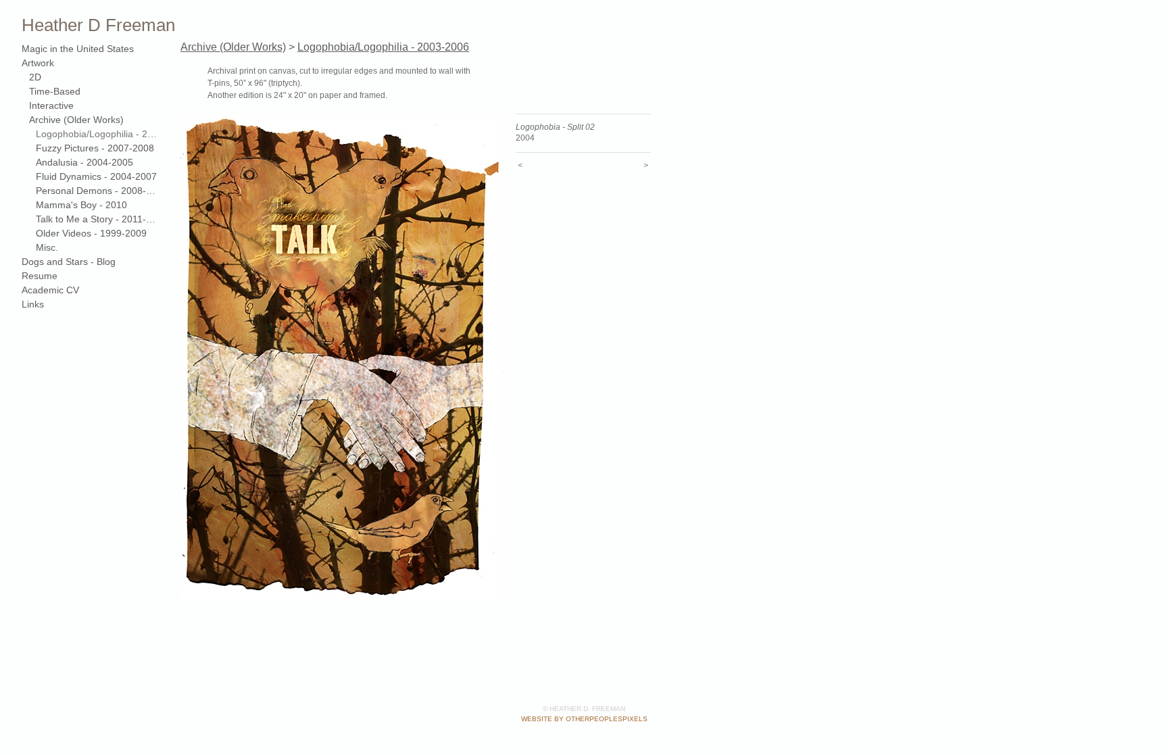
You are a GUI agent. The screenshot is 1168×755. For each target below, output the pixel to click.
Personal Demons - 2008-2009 (96, 190)
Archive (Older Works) (76, 119)
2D (35, 77)
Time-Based (54, 91)
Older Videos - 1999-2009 (91, 233)
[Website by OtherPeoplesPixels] (1141, 27)
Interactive (51, 105)
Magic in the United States (78, 48)
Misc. (47, 247)
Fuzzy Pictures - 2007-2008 (95, 148)
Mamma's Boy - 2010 (81, 204)
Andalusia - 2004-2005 (84, 162)
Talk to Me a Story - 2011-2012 (96, 219)
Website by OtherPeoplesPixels (584, 719)
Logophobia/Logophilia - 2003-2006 (96, 133)
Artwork (38, 62)
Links (33, 304)
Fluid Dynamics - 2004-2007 (96, 176)
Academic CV (50, 290)
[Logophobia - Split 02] (341, 357)
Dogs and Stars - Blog (69, 261)
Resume (39, 275)
